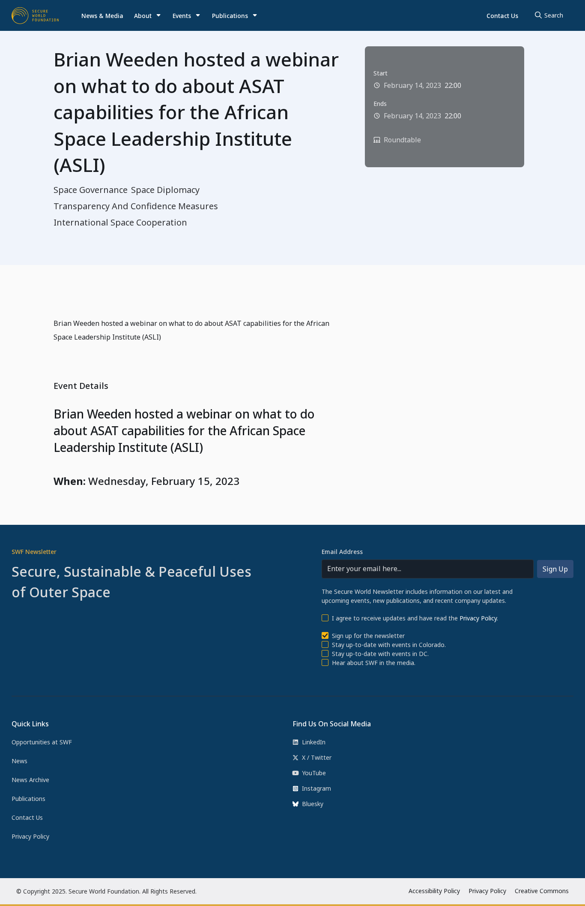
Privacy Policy (478, 618)
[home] (35, 15)
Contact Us (502, 16)
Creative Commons (542, 891)
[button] (148, 16)
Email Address (342, 552)
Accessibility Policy (434, 891)
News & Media (102, 16)
